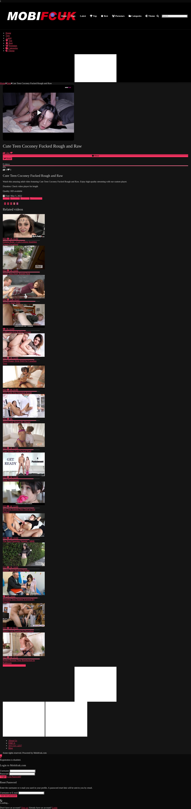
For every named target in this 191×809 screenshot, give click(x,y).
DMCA (11, 743)
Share (8, 159)
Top (94, 16)
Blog (10, 748)
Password (4, 774)
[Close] (0, 757)
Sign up (24, 807)
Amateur (16, 198)
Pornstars (120, 16)
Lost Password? (14, 776)
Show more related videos (14, 665)
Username (4, 771)
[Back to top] (1, 755)
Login (3, 777)
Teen (9, 83)
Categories (136, 16)
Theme (151, 16)
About (96, 156)
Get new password (8, 796)
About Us (12, 740)
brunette (26, 198)
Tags (73, 16)
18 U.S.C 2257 (15, 745)
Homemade (37, 198)
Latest (82, 16)
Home (64, 16)
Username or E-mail (9, 793)
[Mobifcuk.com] (42, 26)
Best (105, 16)
